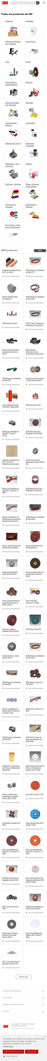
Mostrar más (23, 977)
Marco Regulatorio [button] (13, 1005)
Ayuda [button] (6, 1011)
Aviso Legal (15, 1024)
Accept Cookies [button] (31, 1051)
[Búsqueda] (38, 3)
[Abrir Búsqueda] (44, 3)
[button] (10, 1056)
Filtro (40, 250)
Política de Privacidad (27, 1024)
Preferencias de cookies (18, 1026)
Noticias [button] (7, 998)
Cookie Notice (8, 1046)
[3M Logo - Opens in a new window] (5, 3)
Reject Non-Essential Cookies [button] (13, 1051)
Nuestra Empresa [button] (12, 991)
